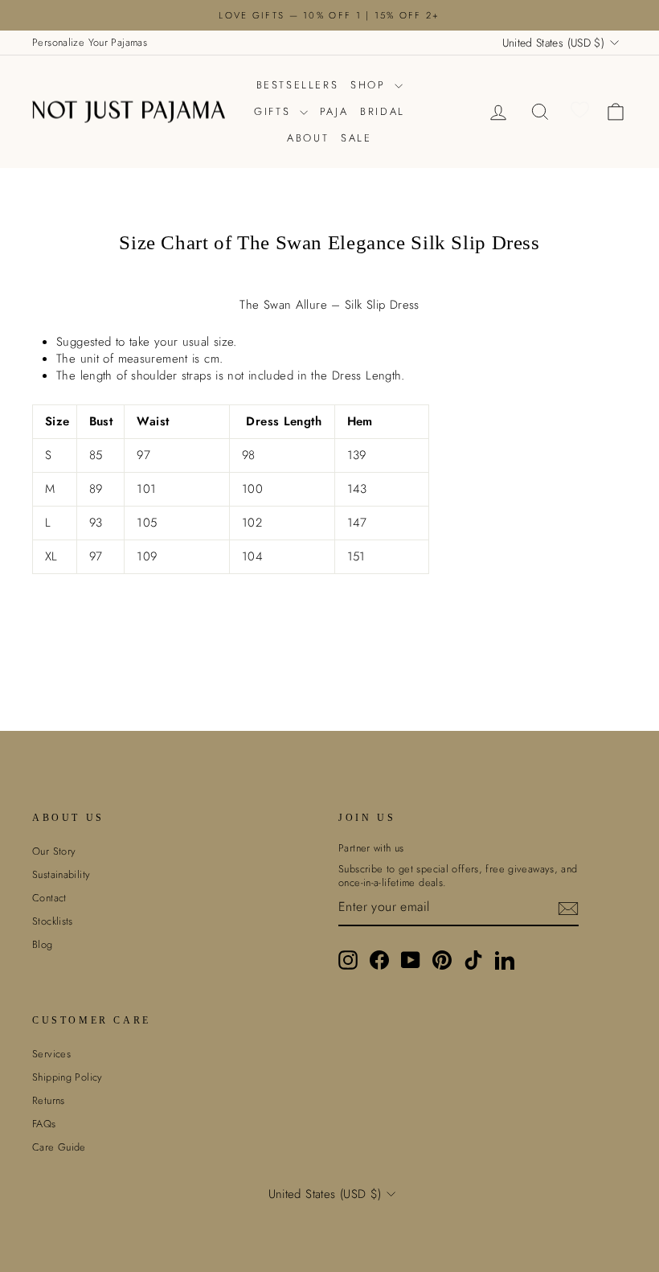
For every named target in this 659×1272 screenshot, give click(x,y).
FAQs (44, 1123)
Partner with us (371, 848)
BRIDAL (382, 111)
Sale (356, 138)
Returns (48, 1100)
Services (51, 1053)
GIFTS (275, 111)
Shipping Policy (67, 1077)
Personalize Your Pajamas (89, 42)
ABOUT (308, 138)
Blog (42, 944)
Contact (49, 897)
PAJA (334, 111)
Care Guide (59, 1147)
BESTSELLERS (297, 84)
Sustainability (61, 874)
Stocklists (52, 921)
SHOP (370, 84)
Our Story (54, 851)
